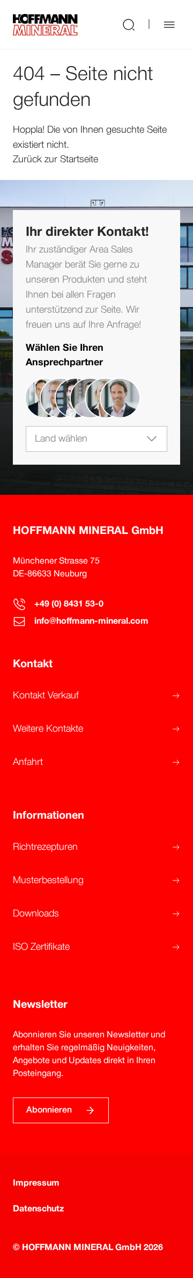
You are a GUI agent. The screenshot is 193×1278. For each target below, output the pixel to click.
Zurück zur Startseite (55, 159)
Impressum (36, 1183)
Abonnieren (49, 1110)
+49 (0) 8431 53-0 (68, 604)
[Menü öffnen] (169, 24)
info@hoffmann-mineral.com (91, 621)
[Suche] (128, 24)
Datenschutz (38, 1209)
